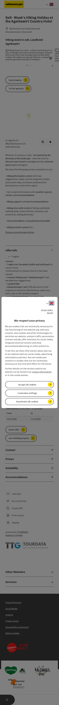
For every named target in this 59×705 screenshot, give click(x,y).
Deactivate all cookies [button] (27, 401)
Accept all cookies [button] (27, 384)
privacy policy (47, 310)
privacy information (42, 371)
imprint (50, 313)
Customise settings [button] (27, 393)
